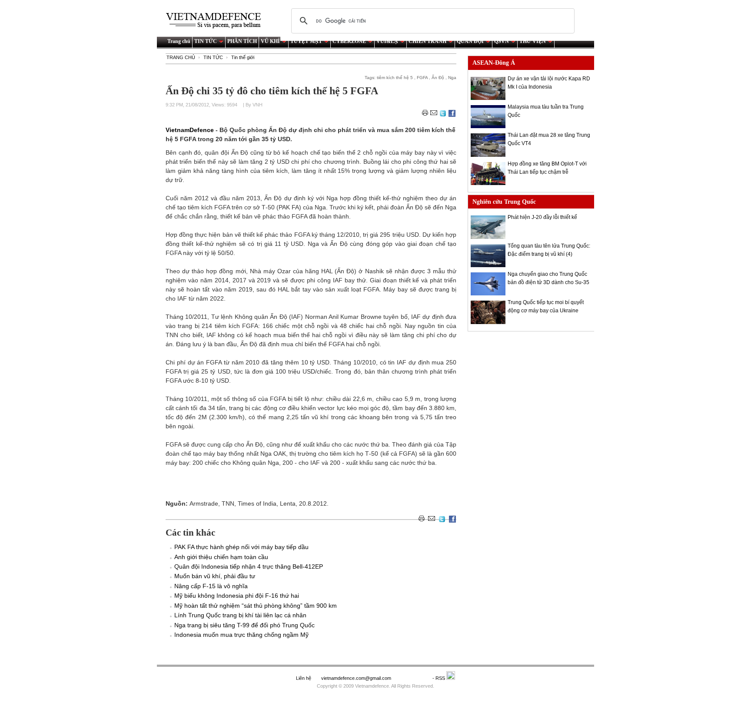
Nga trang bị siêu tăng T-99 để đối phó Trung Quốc (244, 625)
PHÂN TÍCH (242, 41)
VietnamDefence (191, 129)
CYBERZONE (349, 41)
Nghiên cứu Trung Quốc (504, 202)
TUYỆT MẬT (306, 41)
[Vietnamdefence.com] (217, 21)
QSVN (501, 41)
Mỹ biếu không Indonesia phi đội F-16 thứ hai (236, 595)
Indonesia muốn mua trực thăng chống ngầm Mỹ (241, 634)
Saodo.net (412, 678)
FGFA (422, 77)
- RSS (439, 678)
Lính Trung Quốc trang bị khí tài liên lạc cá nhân (240, 615)
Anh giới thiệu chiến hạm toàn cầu (221, 556)
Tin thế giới (242, 57)
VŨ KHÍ (270, 41)
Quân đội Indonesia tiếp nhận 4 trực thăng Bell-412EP (248, 566)
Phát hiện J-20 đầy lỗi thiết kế (542, 217)
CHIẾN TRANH (427, 41)
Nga (452, 77)
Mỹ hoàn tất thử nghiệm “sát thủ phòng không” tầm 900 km (255, 605)
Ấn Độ (438, 77)
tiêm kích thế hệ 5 (395, 77)
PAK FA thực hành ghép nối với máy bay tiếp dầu (241, 546)
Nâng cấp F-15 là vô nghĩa (211, 586)
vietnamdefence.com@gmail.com (356, 678)
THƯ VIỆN (532, 41)
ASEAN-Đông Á (493, 63)
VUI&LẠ (387, 41)
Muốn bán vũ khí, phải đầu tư (214, 576)
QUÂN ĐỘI (470, 41)
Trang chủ (178, 41)
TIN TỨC (205, 41)
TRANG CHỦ (180, 57)
